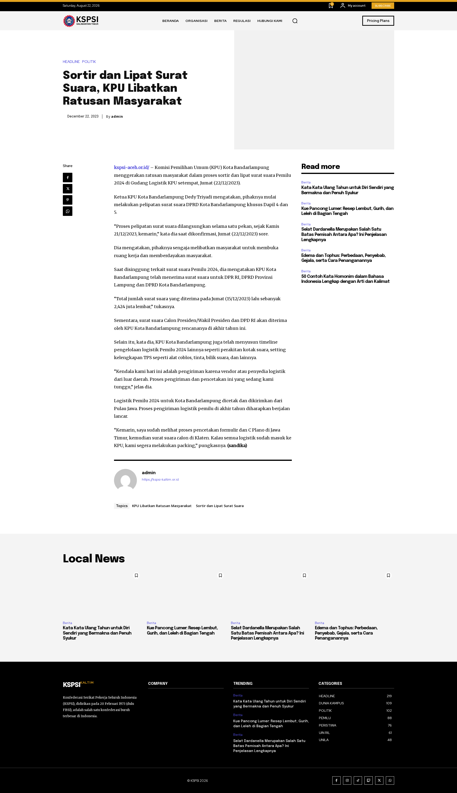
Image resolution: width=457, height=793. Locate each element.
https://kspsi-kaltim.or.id (160, 480)
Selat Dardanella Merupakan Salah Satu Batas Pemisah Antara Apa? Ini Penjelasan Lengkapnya (344, 234)
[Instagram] (347, 780)
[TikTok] (358, 780)
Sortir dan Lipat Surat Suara (220, 505)
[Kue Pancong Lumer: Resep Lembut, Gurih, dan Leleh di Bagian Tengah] (186, 593)
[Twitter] (67, 188)
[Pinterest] (67, 200)
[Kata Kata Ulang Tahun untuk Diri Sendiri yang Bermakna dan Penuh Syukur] (102, 593)
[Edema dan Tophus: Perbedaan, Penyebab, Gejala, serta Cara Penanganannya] (354, 593)
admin (117, 116)
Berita (306, 182)
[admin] (125, 480)
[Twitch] (368, 780)
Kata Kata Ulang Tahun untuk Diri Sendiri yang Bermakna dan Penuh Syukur (97, 633)
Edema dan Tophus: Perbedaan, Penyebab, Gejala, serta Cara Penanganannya (346, 633)
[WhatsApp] (67, 211)
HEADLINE (71, 62)
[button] (295, 21)
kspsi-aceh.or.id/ (131, 167)
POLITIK (89, 62)
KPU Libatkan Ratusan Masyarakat (162, 505)
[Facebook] (67, 177)
